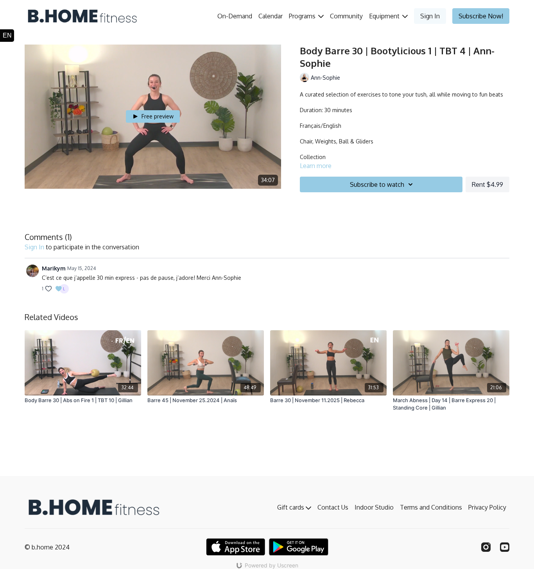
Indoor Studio (374, 507)
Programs (303, 16)
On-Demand (234, 16)
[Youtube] (504, 547)
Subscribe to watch (377, 184)
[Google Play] (299, 547)
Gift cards (291, 507)
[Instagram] (486, 547)
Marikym (54, 268)
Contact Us (332, 507)
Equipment (385, 16)
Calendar (270, 16)
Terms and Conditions (431, 507)
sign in (34, 247)
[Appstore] (235, 547)
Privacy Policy (487, 507)
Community (346, 16)
